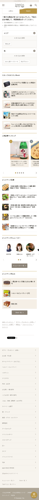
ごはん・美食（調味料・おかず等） (12, 401)
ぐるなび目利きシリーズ (18, 492)
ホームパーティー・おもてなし (11, 361)
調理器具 (4, 423)
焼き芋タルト (25, 61)
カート (31, 5)
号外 (3, 462)
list (16, 337)
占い (3, 445)
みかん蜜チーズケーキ (11, 61)
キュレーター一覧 (7, 480)
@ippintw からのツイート (10, 473)
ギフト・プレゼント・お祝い (10, 350)
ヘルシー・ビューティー (9, 367)
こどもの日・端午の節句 (9, 395)
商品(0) (28, 11)
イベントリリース (7, 457)
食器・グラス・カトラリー (10, 417)
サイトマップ (5, 495)
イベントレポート (7, 434)
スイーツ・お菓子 (7, 406)
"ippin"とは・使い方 (8, 484)
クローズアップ (6, 440)
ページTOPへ (19, 332)
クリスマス (5, 378)
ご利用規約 (30, 492)
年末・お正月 (6, 384)
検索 (36, 5)
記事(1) (11, 11)
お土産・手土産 (6, 356)
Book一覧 (22, 480)
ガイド (4, 451)
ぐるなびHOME (6, 492)
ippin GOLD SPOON (8, 468)
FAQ (12, 495)
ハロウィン (5, 372)
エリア (6, 33)
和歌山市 (7, 44)
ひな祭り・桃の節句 (8, 389)
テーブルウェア (6, 428)
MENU (3, 5)
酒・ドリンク (6, 412)
